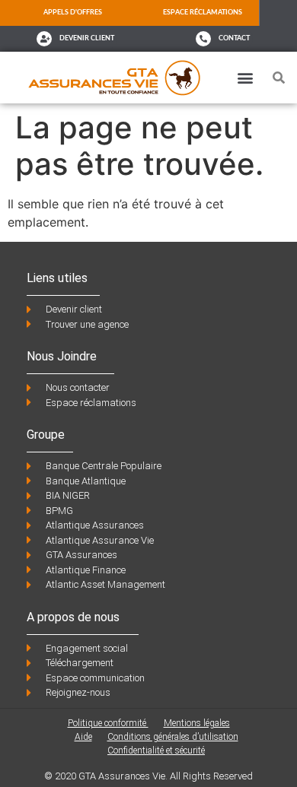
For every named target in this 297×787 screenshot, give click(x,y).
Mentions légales (197, 723)
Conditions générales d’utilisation (172, 736)
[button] (244, 77)
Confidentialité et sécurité (156, 750)
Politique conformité (108, 723)
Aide (83, 736)
